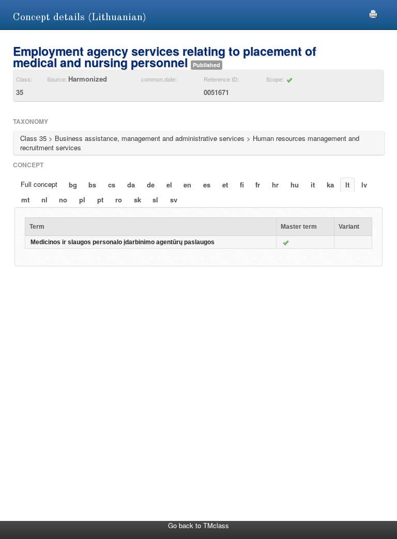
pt (100, 199)
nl (44, 199)
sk (137, 199)
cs (111, 184)
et (225, 184)
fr (257, 184)
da (131, 184)
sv (173, 199)
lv (364, 184)
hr (275, 184)
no (63, 199)
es (206, 184)
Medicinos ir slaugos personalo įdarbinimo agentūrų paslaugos (122, 242)
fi (242, 184)
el (169, 184)
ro (118, 199)
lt (347, 184)
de (151, 184)
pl (82, 199)
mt (25, 199)
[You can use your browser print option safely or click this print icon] (373, 13)
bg (73, 184)
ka (330, 184)
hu (295, 184)
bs (92, 184)
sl (155, 199)
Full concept (39, 184)
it (313, 184)
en (187, 184)
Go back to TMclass (198, 525)
